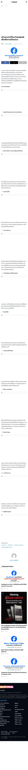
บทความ (6, 5)
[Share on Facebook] (5, 62)
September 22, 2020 (18, 43)
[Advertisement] (14, 21)
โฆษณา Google (18, 719)
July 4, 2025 (4, 631)
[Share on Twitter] (14, 62)
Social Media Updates (5, 716)
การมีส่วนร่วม (10, 545)
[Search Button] (26, 2)
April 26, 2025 (5, 653)
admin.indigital (8, 43)
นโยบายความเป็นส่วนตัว (5, 732)
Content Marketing (4, 703)
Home (2, 5)
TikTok (1, 718)
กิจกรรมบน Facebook (18, 545)
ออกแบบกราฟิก (18, 713)
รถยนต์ (16, 711)
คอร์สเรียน (2, 725)
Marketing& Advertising (5, 709)
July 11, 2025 (5, 588)
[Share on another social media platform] (23, 62)
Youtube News (3, 723)
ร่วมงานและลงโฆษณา (14, 731)
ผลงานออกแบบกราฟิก (19, 709)
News (1, 711)
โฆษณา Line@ (18, 722)
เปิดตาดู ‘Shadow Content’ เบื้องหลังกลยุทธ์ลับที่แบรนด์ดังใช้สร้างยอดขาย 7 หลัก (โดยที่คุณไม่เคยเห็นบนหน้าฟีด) (14, 627)
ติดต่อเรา (16, 703)
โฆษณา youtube (18, 724)
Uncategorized (3, 719)
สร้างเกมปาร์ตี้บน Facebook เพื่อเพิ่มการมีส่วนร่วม (7, 547)
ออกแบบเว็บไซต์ (18, 715)
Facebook (4, 545)
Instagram (2, 708)
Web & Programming (5, 721)
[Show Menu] (1, 2)
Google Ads (2, 706)
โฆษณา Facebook (19, 717)
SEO (1, 714)
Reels (1, 713)
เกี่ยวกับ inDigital (4, 731)
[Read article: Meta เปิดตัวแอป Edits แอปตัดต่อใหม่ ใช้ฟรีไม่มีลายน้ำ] (14, 641)
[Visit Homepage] (14, 2)
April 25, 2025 (5, 676)
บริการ (16, 707)
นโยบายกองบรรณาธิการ (5, 734)
